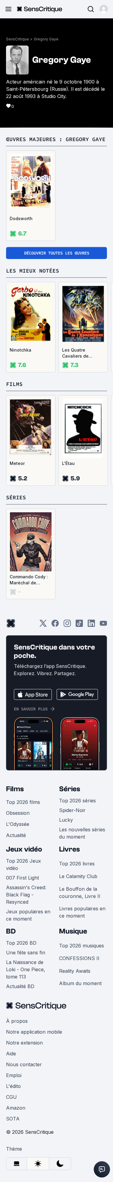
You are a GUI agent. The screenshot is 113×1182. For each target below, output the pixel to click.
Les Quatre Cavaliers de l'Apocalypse (75, 353)
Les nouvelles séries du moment (82, 833)
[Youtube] (103, 625)
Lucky (66, 820)
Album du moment (80, 983)
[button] (103, 9)
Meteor (17, 463)
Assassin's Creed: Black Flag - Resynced (26, 894)
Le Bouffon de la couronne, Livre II (79, 892)
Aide (11, 1054)
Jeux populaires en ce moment (28, 915)
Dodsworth (21, 218)
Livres (69, 849)
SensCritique (17, 39)
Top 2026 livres (77, 864)
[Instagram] (67, 625)
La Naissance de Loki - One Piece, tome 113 (25, 969)
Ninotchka (20, 349)
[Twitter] (43, 625)
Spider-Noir (72, 810)
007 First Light (22, 878)
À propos (17, 1021)
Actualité (16, 835)
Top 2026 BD (21, 943)
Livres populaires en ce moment (82, 912)
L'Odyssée (17, 824)
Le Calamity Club (78, 876)
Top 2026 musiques (81, 946)
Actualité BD (20, 986)
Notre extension (24, 1043)
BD (11, 931)
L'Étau (68, 463)
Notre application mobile (34, 1032)
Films (15, 789)
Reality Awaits (74, 971)
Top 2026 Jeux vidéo (23, 864)
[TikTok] (79, 625)
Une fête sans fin (25, 953)
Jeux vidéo (24, 849)
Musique (73, 931)
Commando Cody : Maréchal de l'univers (29, 580)
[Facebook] (55, 625)
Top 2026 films (23, 802)
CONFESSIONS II (79, 958)
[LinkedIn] (91, 625)
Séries (69, 789)
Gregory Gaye (46, 39)
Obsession (18, 813)
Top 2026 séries (77, 801)
